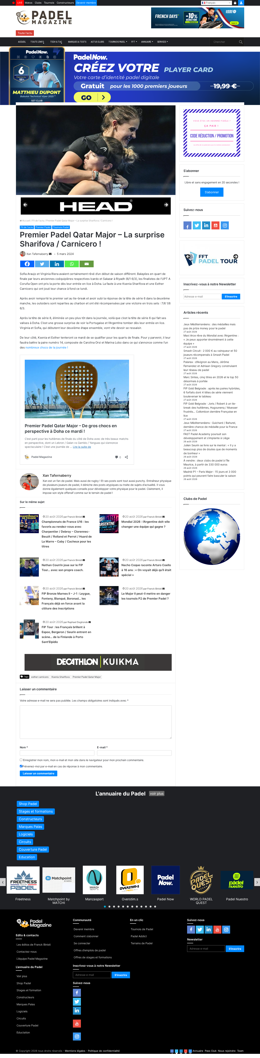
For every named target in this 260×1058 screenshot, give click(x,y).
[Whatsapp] (72, 264)
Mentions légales (75, 1050)
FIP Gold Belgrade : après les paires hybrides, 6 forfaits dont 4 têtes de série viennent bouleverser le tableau (211, 392)
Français (210, 2)
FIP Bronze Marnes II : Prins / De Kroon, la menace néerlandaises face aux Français (86, 33)
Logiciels (22, 1011)
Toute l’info (37, 42)
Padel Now (130, 899)
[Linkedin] (57, 264)
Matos (28, 2)
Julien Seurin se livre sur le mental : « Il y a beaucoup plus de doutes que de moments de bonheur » (210, 449)
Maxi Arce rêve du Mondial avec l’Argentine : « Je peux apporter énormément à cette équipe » (210, 339)
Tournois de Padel (142, 929)
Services (161, 42)
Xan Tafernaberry (37, 253)
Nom (24, 747)
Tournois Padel (116, 42)
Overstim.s (94, 899)
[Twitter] (42, 264)
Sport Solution (237, 899)
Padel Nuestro (201, 899)
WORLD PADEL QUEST (165, 900)
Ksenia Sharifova (61, 676)
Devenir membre (86, 2)
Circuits (21, 1018)
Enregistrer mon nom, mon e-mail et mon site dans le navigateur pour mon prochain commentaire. (83, 760)
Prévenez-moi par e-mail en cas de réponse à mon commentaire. (62, 766)
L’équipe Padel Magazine (32, 958)
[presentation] (3, 882)
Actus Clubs (97, 42)
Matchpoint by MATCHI (23, 900)
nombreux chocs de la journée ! (47, 347)
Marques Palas (26, 1004)
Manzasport (59, 899)
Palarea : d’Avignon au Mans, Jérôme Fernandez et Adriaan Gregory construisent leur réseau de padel (210, 365)
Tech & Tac (56, 42)
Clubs (38, 2)
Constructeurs (65, 2)
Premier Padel (43, 227)
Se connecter (82, 943)
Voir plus (22, 976)
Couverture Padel (27, 1025)
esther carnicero (40, 676)
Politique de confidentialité (104, 1050)
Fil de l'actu (38, 220)
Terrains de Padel (141, 943)
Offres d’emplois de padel (90, 950)
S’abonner (212, 192)
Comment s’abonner (86, 936)
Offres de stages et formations (93, 957)
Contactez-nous (27, 951)
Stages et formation (29, 990)
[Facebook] (27, 264)
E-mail (102, 747)
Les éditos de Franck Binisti (34, 944)
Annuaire (146, 42)
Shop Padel (24, 983)
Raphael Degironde (78, 622)
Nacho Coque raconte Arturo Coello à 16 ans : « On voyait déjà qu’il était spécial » (146, 570)
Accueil (22, 42)
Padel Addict (139, 936)
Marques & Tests (77, 42)
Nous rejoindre (227, 1050)
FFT (133, 42)
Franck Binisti (75, 516)
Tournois (49, 2)
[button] (105, 906)
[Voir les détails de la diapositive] (96, 205)
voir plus (156, 793)
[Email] (87, 264)
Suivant (166, 205)
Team (240, 1050)
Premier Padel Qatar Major (87, 676)
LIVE (19, 2)
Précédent (25, 205)
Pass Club (210, 1050)
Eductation (23, 1032)
